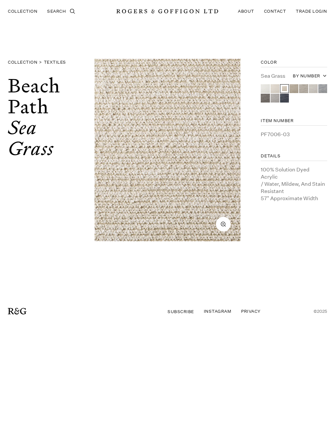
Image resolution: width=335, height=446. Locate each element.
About (246, 11)
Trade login (311, 11)
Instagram (218, 311)
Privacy (251, 311)
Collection (22, 11)
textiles (55, 62)
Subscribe (181, 311)
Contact (275, 11)
